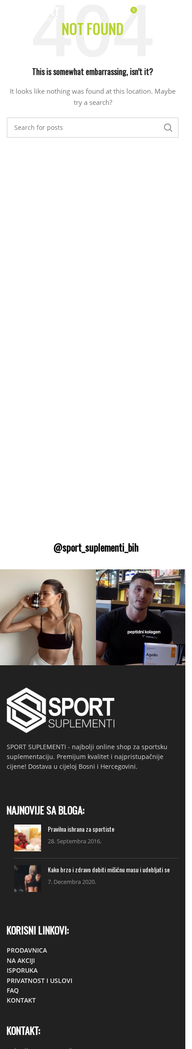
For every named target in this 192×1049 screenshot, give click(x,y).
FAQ (13, 990)
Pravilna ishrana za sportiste (81, 828)
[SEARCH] (168, 127)
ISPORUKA (22, 970)
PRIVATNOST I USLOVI (39, 980)
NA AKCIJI (21, 960)
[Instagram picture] (48, 617)
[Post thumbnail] (27, 838)
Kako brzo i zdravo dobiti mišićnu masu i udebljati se (109, 869)
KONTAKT (21, 1000)
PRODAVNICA (27, 950)
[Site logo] (33, 12)
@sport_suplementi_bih (96, 547)
